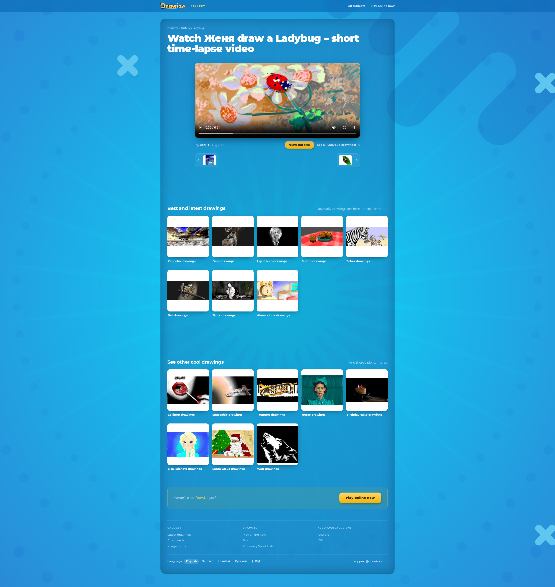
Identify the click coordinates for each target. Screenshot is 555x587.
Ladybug (198, 28)
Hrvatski (224, 561)
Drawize (173, 28)
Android (323, 534)
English (191, 561)
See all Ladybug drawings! (336, 144)
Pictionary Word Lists (258, 546)
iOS (320, 540)
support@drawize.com (371, 561)
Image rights (176, 546)
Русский (241, 561)
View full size (299, 145)
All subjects (356, 6)
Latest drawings (179, 534)
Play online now (383, 6)
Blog (246, 540)
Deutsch (208, 561)
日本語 (256, 561)
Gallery (185, 28)
